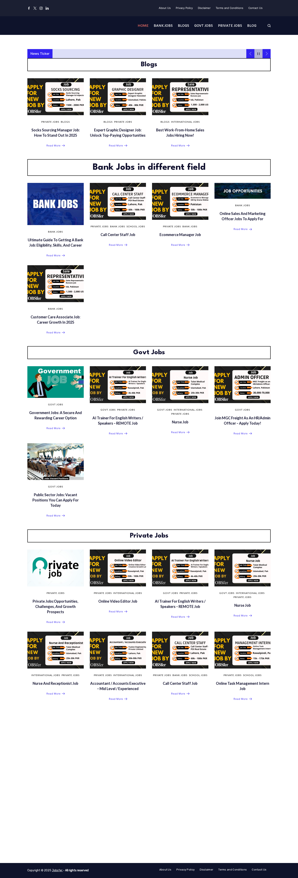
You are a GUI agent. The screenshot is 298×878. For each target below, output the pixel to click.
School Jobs (135, 226)
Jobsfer (57, 870)
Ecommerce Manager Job (180, 234)
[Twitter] (34, 8)
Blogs (183, 26)
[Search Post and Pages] (269, 25)
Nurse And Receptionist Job (55, 683)
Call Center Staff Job (118, 234)
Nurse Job (180, 422)
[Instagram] (41, 8)
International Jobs (185, 121)
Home (143, 26)
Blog (251, 26)
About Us (165, 8)
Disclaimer (204, 8)
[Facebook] (28, 8)
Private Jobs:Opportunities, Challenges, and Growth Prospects (55, 606)
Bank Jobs (163, 26)
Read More (53, 145)
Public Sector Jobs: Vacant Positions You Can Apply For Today (55, 500)
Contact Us (255, 8)
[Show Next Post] (267, 53)
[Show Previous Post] (250, 53)
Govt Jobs (203, 26)
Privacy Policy (184, 8)
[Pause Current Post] (258, 53)
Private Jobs (230, 26)
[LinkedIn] (47, 8)
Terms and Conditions (229, 8)
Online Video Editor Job (117, 601)
